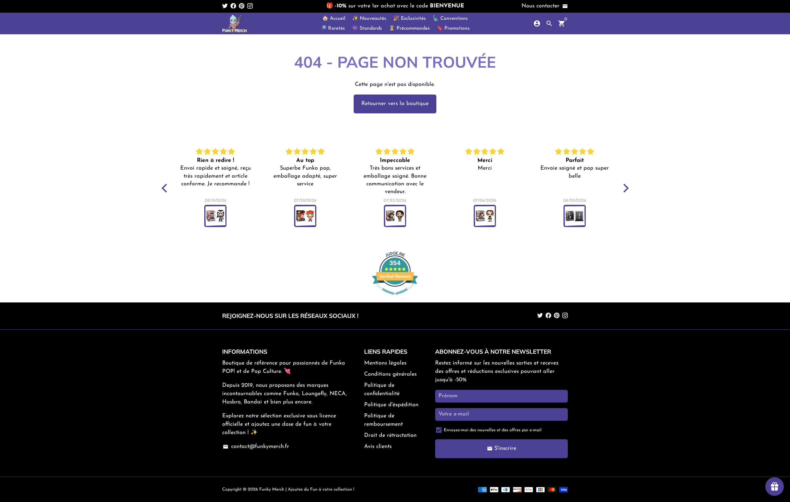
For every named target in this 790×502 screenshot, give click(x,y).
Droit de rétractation (390, 435)
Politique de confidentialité (382, 390)
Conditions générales (390, 374)
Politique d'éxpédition (391, 405)
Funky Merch (271, 489)
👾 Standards (367, 28)
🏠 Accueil (333, 18)
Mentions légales (385, 363)
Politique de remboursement (383, 420)
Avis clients (378, 446)
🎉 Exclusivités (409, 18)
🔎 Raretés (332, 28)
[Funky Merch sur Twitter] (225, 6)
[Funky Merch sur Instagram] (250, 6)
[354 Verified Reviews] (395, 298)
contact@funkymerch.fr (256, 446)
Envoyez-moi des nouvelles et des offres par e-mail (493, 430)
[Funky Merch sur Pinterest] (241, 6)
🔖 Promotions (453, 28)
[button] (165, 188)
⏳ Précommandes (409, 28)
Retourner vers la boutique (395, 104)
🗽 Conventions (450, 18)
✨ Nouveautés (369, 18)
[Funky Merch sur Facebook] (233, 6)
